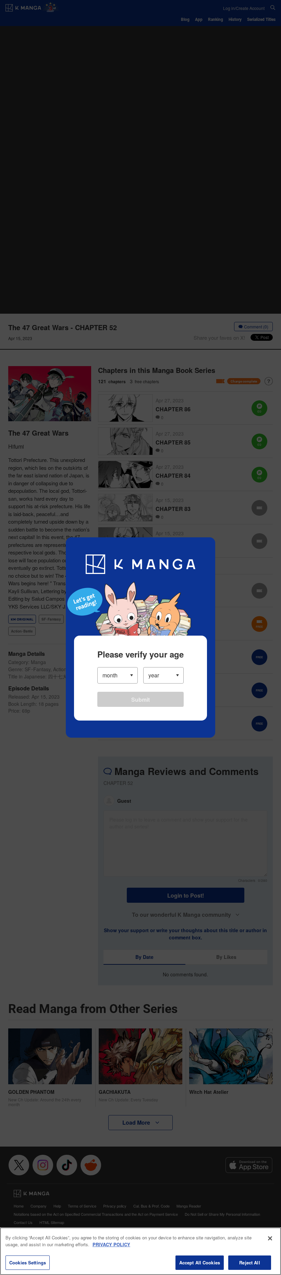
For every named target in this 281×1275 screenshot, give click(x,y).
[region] (140, 1251)
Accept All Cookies (199, 1262)
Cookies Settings (27, 1262)
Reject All (249, 1262)
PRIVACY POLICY (111, 1244)
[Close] (270, 1238)
